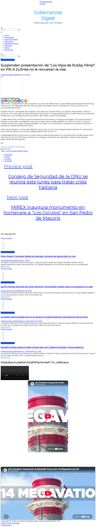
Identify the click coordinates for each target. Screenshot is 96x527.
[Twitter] (12, 101)
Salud (6, 48)
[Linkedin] (18, 101)
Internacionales (11, 39)
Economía (8, 50)
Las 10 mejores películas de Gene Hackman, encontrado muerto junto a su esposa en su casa (47, 286)
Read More (5, 267)
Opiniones (8, 41)
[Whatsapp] (9, 101)
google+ (7, 159)
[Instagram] (5, 101)
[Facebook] (2, 101)
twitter (7, 157)
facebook (8, 155)
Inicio (6, 35)
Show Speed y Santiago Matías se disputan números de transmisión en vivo (38, 256)
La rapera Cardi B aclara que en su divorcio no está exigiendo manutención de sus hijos (44, 317)
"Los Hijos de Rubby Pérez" (17, 151)
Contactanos (6, 525)
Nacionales (9, 37)
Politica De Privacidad (10, 523)
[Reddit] (15, 101)
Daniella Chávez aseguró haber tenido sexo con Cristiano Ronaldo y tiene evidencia (42, 347)
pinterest (8, 161)
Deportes (8, 46)
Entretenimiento (11, 44)
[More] (26, 101)
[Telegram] (22, 101)
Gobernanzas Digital (9, 75)
